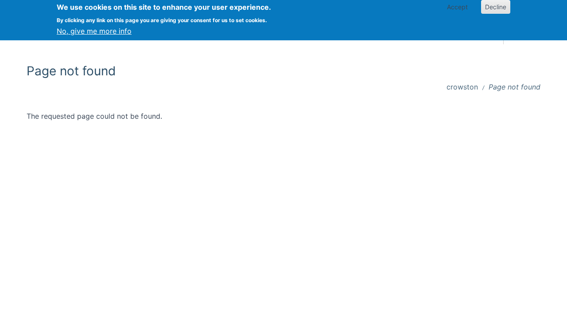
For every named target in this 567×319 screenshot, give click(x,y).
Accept (457, 7)
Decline (495, 7)
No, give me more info (94, 31)
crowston (462, 86)
